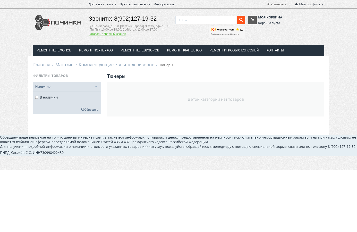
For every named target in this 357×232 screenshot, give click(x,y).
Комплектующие (96, 64)
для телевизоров (136, 64)
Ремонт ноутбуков (96, 50)
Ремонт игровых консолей (234, 50)
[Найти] (241, 20)
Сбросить (91, 109)
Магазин (64, 64)
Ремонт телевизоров (140, 50)
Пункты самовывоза (135, 4)
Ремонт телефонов (54, 50)
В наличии (49, 97)
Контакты (275, 50)
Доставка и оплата (102, 4)
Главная (41, 64)
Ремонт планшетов (184, 50)
